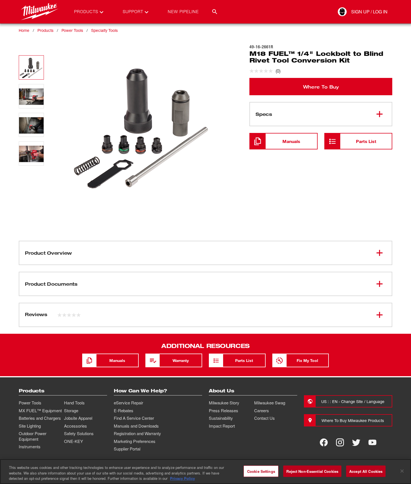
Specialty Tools (104, 30)
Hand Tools (74, 403)
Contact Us (264, 418)
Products (45, 30)
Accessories (75, 426)
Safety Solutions (79, 433)
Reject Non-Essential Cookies (312, 471)
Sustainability (221, 418)
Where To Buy (321, 86)
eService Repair (128, 403)
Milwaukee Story (224, 403)
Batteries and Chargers (40, 418)
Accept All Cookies (365, 471)
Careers (261, 410)
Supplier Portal (127, 449)
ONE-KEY (73, 441)
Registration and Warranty (137, 433)
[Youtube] (372, 442)
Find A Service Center (134, 418)
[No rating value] (262, 71)
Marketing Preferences (134, 441)
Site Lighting (30, 426)
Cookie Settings (261, 471)
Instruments (30, 446)
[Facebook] (324, 442)
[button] (31, 67)
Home (24, 30)
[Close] (402, 471)
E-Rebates (123, 410)
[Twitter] (356, 442)
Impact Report (222, 426)
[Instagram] (340, 442)
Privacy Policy (182, 478)
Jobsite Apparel (78, 418)
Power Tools (72, 30)
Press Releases (223, 410)
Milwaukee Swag (269, 403)
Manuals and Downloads (136, 426)
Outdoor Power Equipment (32, 436)
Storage (71, 410)
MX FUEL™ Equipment (40, 410)
